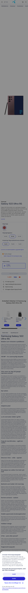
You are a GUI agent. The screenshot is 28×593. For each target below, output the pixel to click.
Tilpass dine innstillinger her (12, 583)
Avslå (14, 574)
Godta (14, 578)
